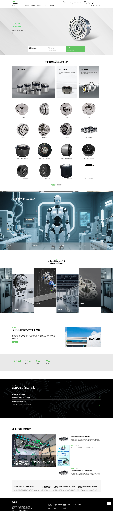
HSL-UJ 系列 (22, 117)
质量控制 (54, 507)
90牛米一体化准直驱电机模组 (22, 178)
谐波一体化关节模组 (88, 137)
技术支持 (33, 5)
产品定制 (54, 505)
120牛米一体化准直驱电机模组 (66, 158)
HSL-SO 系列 (22, 137)
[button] (106, 232)
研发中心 (54, 508)
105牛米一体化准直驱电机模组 (88, 158)
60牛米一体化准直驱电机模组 (44, 178)
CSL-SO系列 (66, 137)
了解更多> (15, 32)
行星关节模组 (50, 507)
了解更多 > (15, 342)
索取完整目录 (59, 184)
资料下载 (64, 508)
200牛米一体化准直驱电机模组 (44, 158)
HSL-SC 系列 (88, 117)
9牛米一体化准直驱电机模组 (89, 178)
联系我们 (52, 5)
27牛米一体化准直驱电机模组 (67, 178)
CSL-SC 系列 (44, 137)
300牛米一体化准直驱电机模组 (22, 158)
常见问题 (64, 505)
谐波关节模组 (50, 505)
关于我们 (45, 5)
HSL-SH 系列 (44, 117)
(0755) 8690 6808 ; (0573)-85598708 (21, 510)
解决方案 (27, 5)
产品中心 (14, 5)
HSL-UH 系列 (66, 117)
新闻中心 (39, 5)
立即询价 (53, 184)
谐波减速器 (49, 508)
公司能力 (20, 5)
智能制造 (54, 510)
